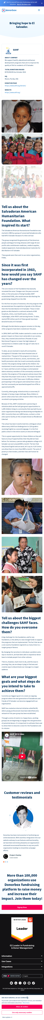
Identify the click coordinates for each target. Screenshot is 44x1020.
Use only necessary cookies (22, 1012)
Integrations (7, 967)
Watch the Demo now (24, 4)
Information (7, 956)
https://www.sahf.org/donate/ (15, 86)
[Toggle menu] (39, 10)
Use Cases (6, 961)
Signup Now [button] (22, 907)
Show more (26, 1003)
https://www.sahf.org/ (12, 92)
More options (6, 1017)
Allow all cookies (22, 1007)
